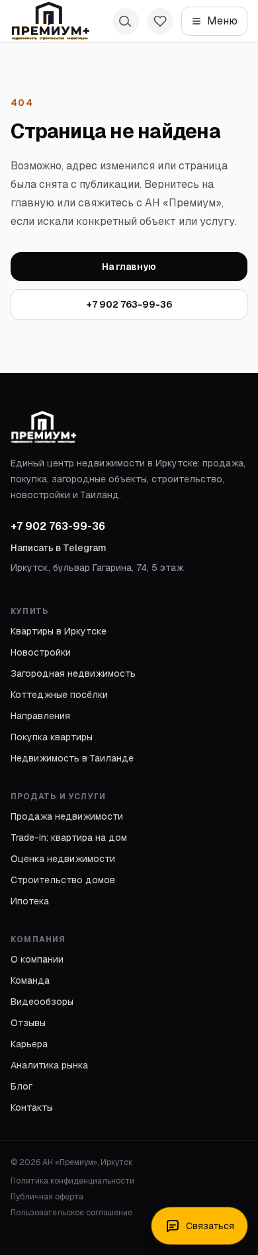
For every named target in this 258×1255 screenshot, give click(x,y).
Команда (30, 980)
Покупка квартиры (52, 737)
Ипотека (30, 901)
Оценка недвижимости (63, 859)
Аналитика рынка (49, 1065)
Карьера (29, 1044)
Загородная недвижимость (73, 673)
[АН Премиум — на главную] (50, 21)
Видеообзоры (42, 1002)
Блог (21, 1086)
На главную (129, 267)
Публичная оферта (47, 1196)
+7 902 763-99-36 (129, 304)
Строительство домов (63, 880)
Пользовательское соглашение (71, 1212)
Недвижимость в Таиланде (72, 758)
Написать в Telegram (59, 548)
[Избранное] (160, 21)
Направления (40, 716)
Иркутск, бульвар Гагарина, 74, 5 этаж (97, 568)
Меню (222, 21)
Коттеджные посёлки (59, 695)
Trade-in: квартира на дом (69, 838)
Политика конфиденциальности (72, 1181)
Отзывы (28, 1023)
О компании (37, 959)
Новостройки (41, 652)
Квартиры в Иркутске (59, 631)
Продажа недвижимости (67, 816)
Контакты (32, 1107)
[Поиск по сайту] (125, 21)
